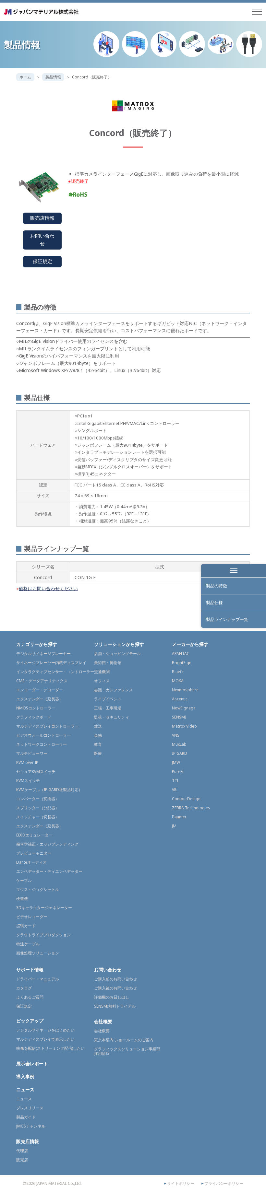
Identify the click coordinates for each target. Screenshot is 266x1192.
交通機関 (102, 671)
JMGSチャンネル (30, 1126)
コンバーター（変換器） (37, 798)
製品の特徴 (216, 586)
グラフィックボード (33, 717)
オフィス (102, 681)
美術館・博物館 (107, 662)
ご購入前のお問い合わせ (115, 979)
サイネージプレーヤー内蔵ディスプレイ (51, 662)
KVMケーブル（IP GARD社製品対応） (49, 789)
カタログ (24, 988)
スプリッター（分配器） (37, 808)
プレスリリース (29, 1108)
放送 (98, 726)
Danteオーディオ (31, 862)
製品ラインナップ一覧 (227, 619)
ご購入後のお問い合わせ (115, 988)
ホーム (25, 77)
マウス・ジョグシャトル (37, 889)
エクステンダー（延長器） (39, 699)
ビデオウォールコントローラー (43, 735)
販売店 (22, 1160)
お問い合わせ (42, 239)
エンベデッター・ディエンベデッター (49, 871)
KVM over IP (27, 762)
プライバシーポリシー (223, 1184)
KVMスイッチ (28, 780)
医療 (98, 753)
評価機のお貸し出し (111, 997)
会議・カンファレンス (113, 690)
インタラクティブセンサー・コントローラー (55, 671)
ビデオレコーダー (31, 916)
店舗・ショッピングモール (117, 653)
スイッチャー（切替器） (37, 817)
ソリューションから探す (119, 644)
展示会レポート (32, 1063)
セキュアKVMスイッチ (35, 771)
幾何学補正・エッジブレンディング (47, 844)
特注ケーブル (28, 944)
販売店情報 (42, 218)
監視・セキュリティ (111, 717)
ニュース (25, 1089)
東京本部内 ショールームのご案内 (123, 1040)
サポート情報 (29, 969)
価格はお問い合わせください (48, 588)
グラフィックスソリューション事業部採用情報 (127, 1051)
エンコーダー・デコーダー (39, 690)
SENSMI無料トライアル (115, 1006)
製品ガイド (26, 1117)
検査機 (22, 898)
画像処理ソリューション (37, 953)
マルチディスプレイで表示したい (45, 1039)
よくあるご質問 (29, 997)
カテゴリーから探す (36, 644)
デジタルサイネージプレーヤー (43, 653)
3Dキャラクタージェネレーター (44, 907)
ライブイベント (107, 699)
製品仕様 (214, 602)
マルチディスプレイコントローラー (47, 726)
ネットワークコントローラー (41, 744)
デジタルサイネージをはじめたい (45, 1030)
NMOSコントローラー (35, 708)
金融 (98, 735)
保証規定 (42, 261)
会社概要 (103, 1021)
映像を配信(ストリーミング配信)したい (50, 1048)
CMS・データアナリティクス (41, 681)
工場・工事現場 (107, 708)
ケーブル (24, 880)
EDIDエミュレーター (34, 835)
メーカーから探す (190, 644)
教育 (98, 744)
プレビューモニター (33, 853)
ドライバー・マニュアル (37, 979)
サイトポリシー (180, 1184)
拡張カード (26, 926)
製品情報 (53, 77)
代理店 (22, 1150)
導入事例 (25, 1076)
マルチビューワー (31, 753)
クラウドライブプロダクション (43, 935)
